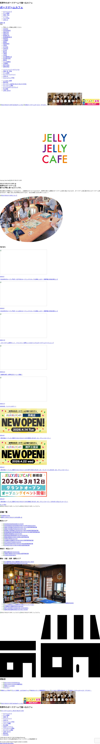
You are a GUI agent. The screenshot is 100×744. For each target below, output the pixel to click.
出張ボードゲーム (8, 726)
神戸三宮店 (6, 65)
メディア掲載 (7, 723)
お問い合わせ (7, 90)
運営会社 (5, 733)
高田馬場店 (6, 43)
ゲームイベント (7, 718)
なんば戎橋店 (7, 61)
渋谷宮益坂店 (7, 30)
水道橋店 (5, 40)
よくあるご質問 (7, 80)
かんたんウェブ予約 (8, 721)
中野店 (5, 45)
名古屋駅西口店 (7, 57)
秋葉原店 (5, 38)
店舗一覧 (5, 717)
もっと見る (3, 504)
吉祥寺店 (5, 48)
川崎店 (5, 53)
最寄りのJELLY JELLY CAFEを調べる (11, 517)
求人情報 (5, 89)
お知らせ (5, 720)
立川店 (5, 50)
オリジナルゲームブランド (10, 87)
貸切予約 (5, 82)
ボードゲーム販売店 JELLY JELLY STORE (14, 84)
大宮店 (5, 55)
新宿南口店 (6, 35)
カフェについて (7, 713)
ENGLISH (6, 735)
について (14, 195)
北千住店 (5, 47)
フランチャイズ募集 (8, 728)
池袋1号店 (6, 32)
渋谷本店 (5, 29)
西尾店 (5, 60)
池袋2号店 (6, 34)
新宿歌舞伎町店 (7, 37)
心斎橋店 (5, 63)
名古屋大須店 (7, 58)
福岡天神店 (6, 66)
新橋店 (5, 42)
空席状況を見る (5, 515)
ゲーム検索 (6, 715)
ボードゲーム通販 (8, 85)
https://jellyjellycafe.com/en (6, 743)
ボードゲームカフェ (11, 7)
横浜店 (5, 52)
